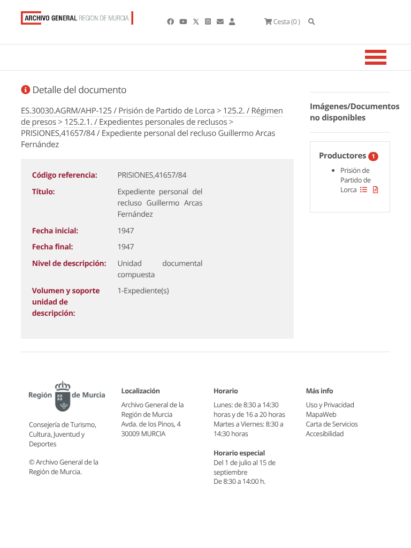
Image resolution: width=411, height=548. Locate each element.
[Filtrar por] (363, 189)
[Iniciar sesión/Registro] (232, 21)
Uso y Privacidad (330, 404)
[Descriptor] (375, 189)
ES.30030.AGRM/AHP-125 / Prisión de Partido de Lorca (118, 110)
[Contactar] (221, 21)
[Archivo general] (77, 15)
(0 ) (286, 21)
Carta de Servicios (332, 424)
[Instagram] (208, 21)
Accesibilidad (325, 433)
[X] (197, 21)
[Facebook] (171, 21)
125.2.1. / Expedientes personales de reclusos (145, 122)
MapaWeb (321, 414)
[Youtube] (183, 21)
